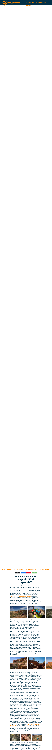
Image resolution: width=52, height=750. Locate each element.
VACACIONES (30, 2)
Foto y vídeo (6, 569)
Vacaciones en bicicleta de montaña (20, 596)
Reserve (28, 5)
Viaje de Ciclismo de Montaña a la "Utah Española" (31, 569)
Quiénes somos (41, 2)
